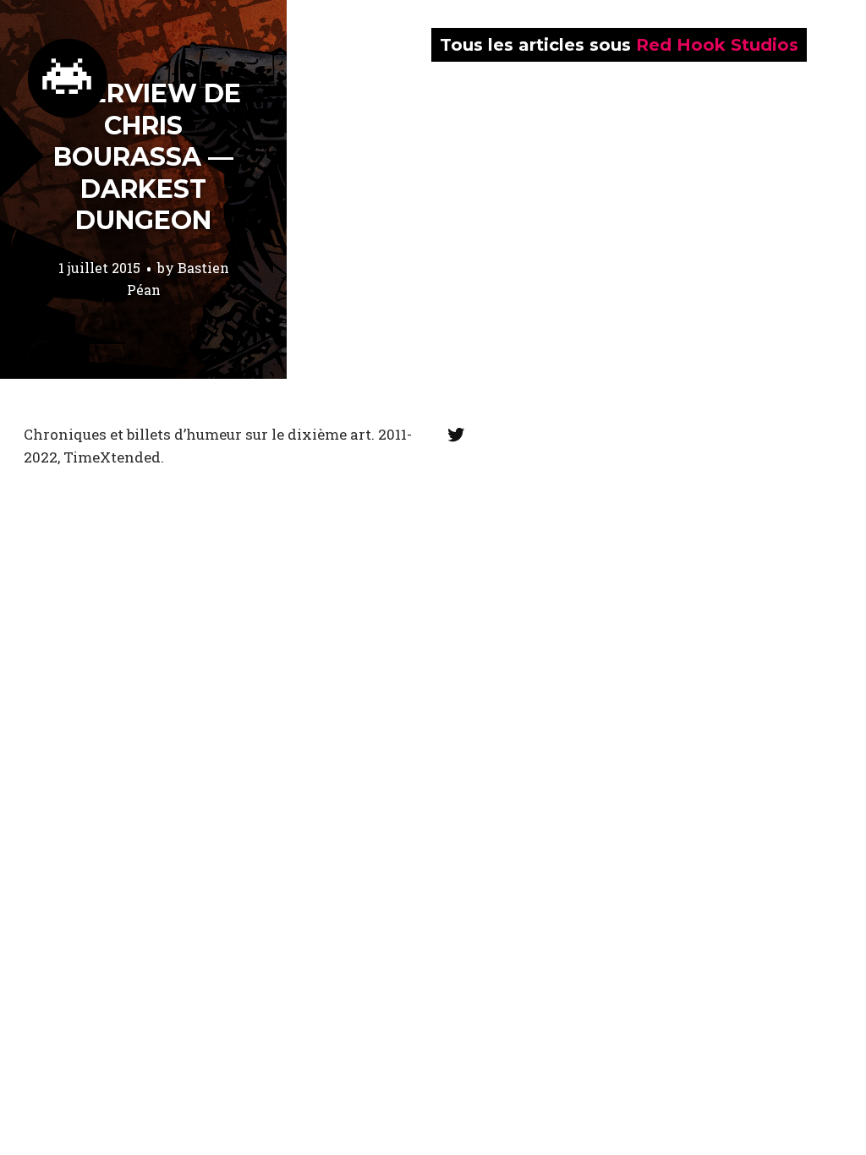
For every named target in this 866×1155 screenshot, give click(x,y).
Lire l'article (143, 189)
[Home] (67, 78)
